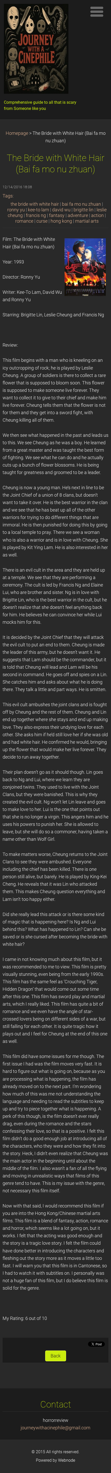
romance (24, 221)
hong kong (61, 221)
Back (56, 1355)
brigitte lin (83, 209)
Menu (97, 11)
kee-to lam (38, 209)
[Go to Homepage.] (44, 50)
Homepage (17, 133)
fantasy (57, 215)
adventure (78, 215)
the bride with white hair (35, 204)
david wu (61, 209)
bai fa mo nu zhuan (81, 204)
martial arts (87, 221)
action (97, 215)
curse (41, 221)
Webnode (66, 1460)
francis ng (36, 215)
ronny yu (16, 209)
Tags (8, 196)
